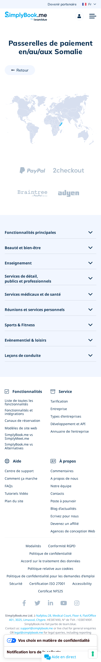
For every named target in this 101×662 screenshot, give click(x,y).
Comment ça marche (21, 478)
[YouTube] (63, 603)
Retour (22, 70)
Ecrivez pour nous (64, 516)
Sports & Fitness (20, 325)
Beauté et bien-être (23, 247)
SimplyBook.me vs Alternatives (19, 446)
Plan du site (14, 501)
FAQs (9, 486)
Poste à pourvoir (63, 501)
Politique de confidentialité (50, 553)
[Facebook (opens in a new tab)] (24, 603)
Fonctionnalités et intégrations (19, 412)
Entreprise (58, 409)
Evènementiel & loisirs (25, 340)
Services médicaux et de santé (33, 294)
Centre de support (19, 471)
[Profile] (79, 16)
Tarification (59, 401)
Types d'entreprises (65, 416)
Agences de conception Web (72, 531)
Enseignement (18, 263)
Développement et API (67, 424)
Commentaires (62, 471)
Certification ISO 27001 (47, 583)
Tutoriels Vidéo (16, 493)
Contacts (57, 493)
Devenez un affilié (64, 523)
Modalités (33, 546)
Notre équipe (60, 486)
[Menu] (92, 16)
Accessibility (82, 583)
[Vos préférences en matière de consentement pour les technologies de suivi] (92, 653)
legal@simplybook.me (28, 632)
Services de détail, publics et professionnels (28, 279)
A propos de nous (64, 478)
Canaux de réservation (22, 420)
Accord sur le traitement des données (50, 561)
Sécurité (15, 583)
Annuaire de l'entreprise (69, 431)
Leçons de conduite (23, 355)
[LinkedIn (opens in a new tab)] (50, 603)
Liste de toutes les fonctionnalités (19, 402)
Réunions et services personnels (35, 309)
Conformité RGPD (61, 546)
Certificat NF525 (50, 591)
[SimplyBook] (26, 16)
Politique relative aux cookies (50, 568)
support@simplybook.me (36, 628)
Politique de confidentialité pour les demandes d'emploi (51, 576)
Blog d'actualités (63, 508)
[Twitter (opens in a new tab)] (37, 603)
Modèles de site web (21, 428)
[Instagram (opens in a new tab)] (76, 603)
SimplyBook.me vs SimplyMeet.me (19, 436)
